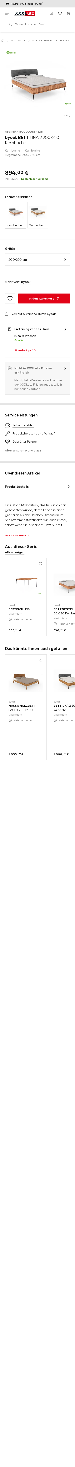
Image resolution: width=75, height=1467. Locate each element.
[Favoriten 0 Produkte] (60, 13)
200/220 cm (18, 259)
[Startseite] (2, 40)
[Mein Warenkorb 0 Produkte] (68, 13)
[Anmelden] (52, 13)
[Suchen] (10, 24)
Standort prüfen (26, 350)
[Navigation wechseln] (7, 13)
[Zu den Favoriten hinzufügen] (10, 298)
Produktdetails (17, 486)
